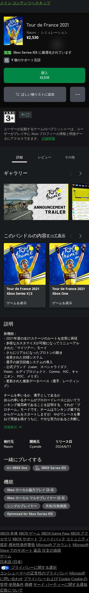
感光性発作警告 (22, 544)
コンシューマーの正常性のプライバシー (34, 572)
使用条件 (16, 584)
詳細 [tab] (19, 157)
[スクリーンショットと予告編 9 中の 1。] (36, 201)
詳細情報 (48, 138)
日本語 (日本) (11, 561)
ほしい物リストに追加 (37, 94)
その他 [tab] (70, 157)
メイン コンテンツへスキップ (25, 2)
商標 (28, 584)
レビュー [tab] (44, 157)
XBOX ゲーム (29, 533)
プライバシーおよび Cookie (47, 578)
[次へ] (80, 173)
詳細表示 (10, 427)
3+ (23, 114)
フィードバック (52, 538)
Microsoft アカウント (54, 544)
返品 (37, 550)
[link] (25, 275)
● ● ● (77, 94)
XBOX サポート (25, 538)
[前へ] (71, 173)
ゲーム (5, 555)
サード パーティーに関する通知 (60, 584)
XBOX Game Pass (55, 533)
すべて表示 (55, 235)
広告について (11, 590)
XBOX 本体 (9, 533)
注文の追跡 (51, 550)
